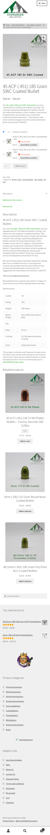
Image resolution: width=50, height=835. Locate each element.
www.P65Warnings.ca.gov (13, 362)
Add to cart (20, 166)
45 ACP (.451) (16, 180)
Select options (25, 511)
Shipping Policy (12, 779)
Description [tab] (7, 193)
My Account (8, 831)
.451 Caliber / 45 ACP (33, 25)
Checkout (10, 802)
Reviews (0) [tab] (7, 206)
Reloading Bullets (18, 25)
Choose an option (19, 132)
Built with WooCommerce (26, 821)
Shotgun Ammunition (15, 701)
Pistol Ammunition (14, 687)
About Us (9, 769)
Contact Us (10, 774)
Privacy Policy (8, 821)
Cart (8, 798)
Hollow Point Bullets (15, 725)
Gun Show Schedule (14, 760)
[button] (44, 38)
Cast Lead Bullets (13, 706)
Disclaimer (10, 788)
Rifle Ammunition (13, 692)
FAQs (8, 765)
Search (25, 831)
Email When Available (29, 145)
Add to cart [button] (25, 441)
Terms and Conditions (15, 783)
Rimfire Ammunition (14, 696)
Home (8, 25)
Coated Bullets (27, 180)
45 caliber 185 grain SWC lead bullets (21, 105)
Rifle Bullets (11, 720)
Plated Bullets (12, 715)
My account (10, 793)
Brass (8, 729)
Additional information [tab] (12, 200)
